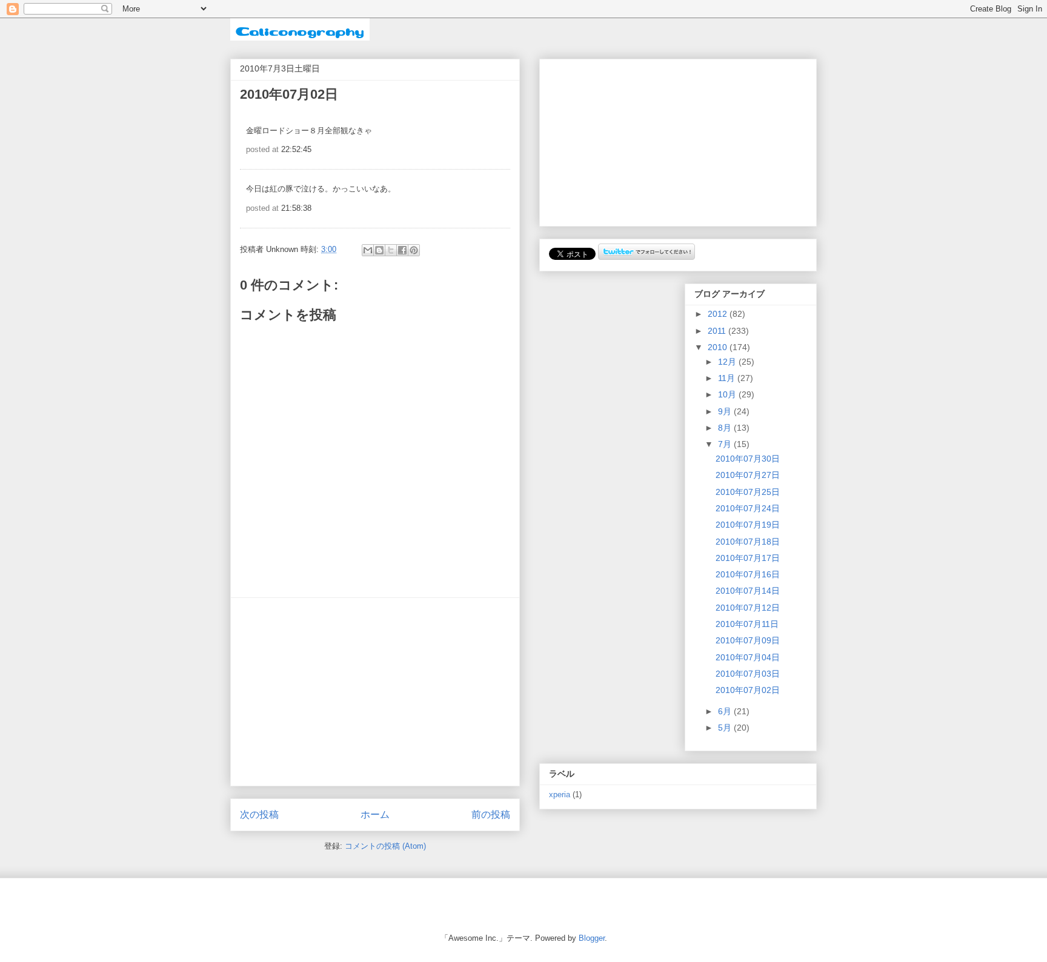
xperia (559, 795)
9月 (726, 411)
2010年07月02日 (748, 690)
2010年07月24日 (748, 508)
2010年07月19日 (748, 524)
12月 (728, 362)
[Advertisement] (375, 692)
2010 (719, 347)
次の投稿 (259, 814)
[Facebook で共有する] (402, 250)
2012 (719, 314)
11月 (727, 378)
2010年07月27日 (748, 475)
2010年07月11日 (747, 624)
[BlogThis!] (379, 250)
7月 (726, 444)
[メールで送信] (368, 250)
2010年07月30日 (748, 458)
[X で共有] (391, 250)
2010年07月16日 (748, 574)
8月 (726, 428)
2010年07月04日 (748, 657)
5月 (726, 727)
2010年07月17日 (748, 558)
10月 (728, 394)
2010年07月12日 (748, 607)
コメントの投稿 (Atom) (385, 846)
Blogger (592, 938)
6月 (726, 711)
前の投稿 (490, 814)
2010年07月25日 (748, 492)
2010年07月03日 (748, 673)
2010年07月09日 (748, 640)
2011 (718, 331)
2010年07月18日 (748, 541)
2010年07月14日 (748, 590)
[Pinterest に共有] (414, 250)
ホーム (375, 814)
